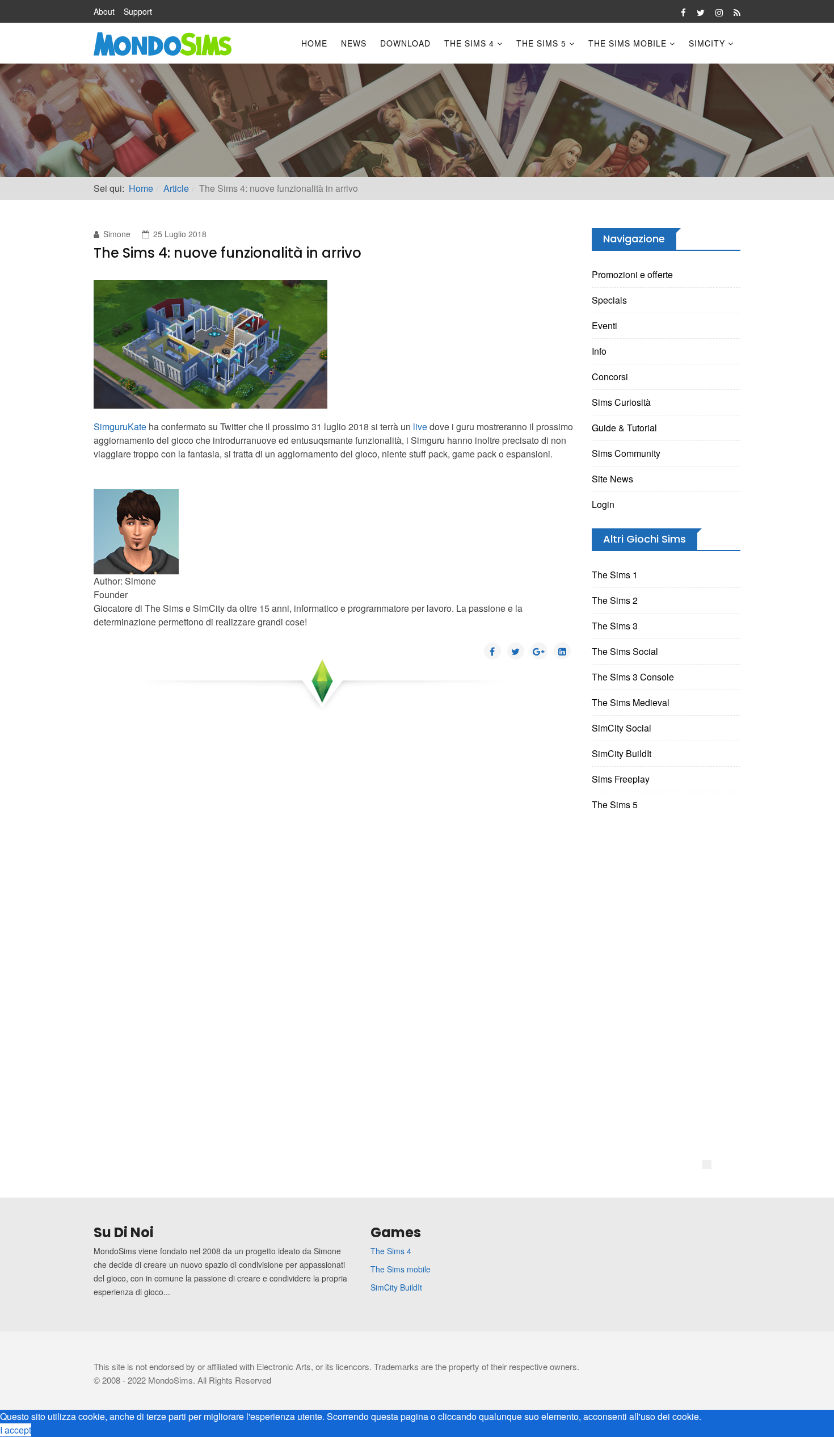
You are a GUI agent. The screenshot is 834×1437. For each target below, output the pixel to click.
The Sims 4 (469, 43)
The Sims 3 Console (633, 676)
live (420, 426)
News (354, 43)
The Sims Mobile (627, 43)
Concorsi (610, 376)
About (104, 11)
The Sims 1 (615, 574)
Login (603, 504)
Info (599, 351)
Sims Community (626, 453)
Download (405, 43)
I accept (15, 1429)
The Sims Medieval (630, 702)
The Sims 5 (541, 43)
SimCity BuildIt (621, 753)
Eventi (604, 325)
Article (176, 188)
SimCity (707, 43)
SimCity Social (621, 727)
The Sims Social (625, 651)
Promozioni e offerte (632, 274)
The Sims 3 (615, 625)
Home (314, 43)
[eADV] (706, 1164)
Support (138, 11)
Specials (609, 299)
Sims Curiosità (621, 402)
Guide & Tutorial (624, 427)
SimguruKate (120, 426)
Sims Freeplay (621, 778)
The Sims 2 (615, 600)
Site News (612, 478)
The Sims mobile (400, 1269)
